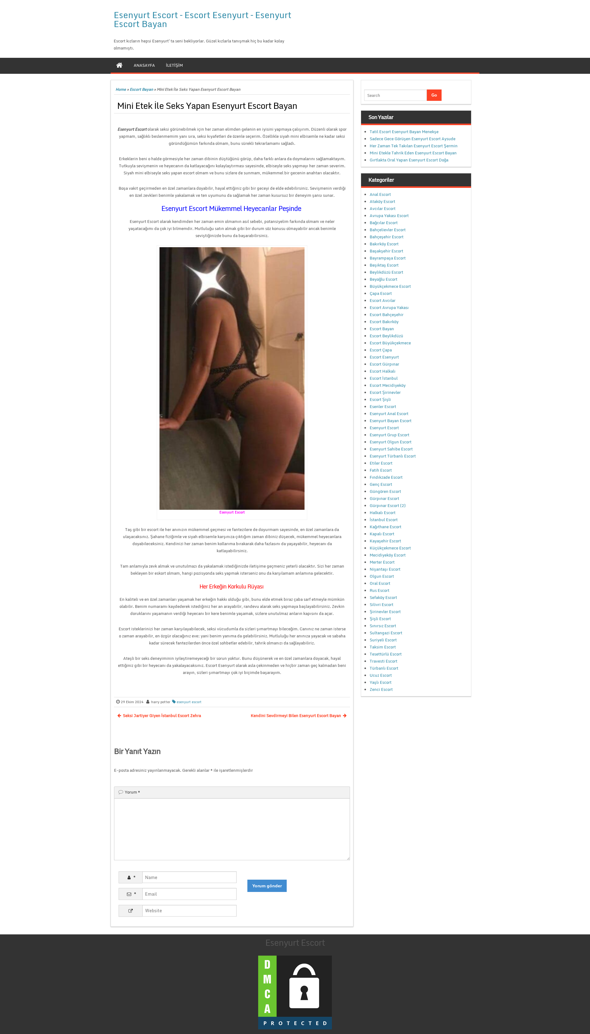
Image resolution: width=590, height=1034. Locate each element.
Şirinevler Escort (385, 611)
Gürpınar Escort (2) (388, 505)
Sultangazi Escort (386, 632)
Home (121, 89)
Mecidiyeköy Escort (388, 555)
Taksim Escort (383, 647)
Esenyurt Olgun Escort (390, 441)
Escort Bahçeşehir (386, 314)
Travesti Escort (383, 661)
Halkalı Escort (382, 512)
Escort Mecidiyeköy (388, 385)
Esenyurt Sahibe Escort (391, 449)
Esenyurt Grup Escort (389, 434)
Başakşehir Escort (386, 251)
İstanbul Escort (384, 519)
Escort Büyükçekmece (390, 342)
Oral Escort (380, 583)
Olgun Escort (382, 576)
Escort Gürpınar (384, 364)
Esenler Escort (383, 406)
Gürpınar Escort (384, 498)
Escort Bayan (141, 89)
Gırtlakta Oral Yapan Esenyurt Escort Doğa (409, 159)
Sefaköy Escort (383, 597)
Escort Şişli (380, 399)
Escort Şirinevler (385, 392)
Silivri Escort (381, 604)
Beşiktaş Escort (384, 265)
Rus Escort (379, 590)
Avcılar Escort (382, 208)
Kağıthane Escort (385, 526)
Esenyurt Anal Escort (389, 413)
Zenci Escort (381, 689)
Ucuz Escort (381, 675)
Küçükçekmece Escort (390, 548)
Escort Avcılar (382, 300)
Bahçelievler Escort (388, 229)
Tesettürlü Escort (386, 654)
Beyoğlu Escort (383, 279)
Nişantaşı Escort (385, 569)
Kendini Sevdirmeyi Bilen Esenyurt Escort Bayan (296, 715)
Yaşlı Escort (380, 682)
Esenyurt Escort (384, 427)
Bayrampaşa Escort (388, 258)
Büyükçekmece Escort (390, 286)
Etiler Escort (381, 463)
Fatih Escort (381, 470)
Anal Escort (380, 194)
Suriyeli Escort (383, 639)
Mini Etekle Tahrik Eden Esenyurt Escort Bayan (413, 152)
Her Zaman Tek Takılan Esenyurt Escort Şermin (414, 145)
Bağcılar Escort (384, 222)
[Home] (119, 65)
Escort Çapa (381, 350)
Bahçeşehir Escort (386, 236)
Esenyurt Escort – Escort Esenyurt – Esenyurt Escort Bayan (202, 19)
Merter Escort (382, 562)
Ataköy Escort (382, 201)
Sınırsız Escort (383, 625)
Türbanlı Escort (384, 668)
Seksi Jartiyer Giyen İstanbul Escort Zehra (162, 715)
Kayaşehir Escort (385, 540)
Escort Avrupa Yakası (389, 307)
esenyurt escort (189, 702)
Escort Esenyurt (384, 357)
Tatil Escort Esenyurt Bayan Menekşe (404, 131)
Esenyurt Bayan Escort (390, 420)
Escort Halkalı (382, 371)
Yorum (132, 792)
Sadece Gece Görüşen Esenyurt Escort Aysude (412, 138)
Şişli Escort (380, 618)
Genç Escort (381, 484)
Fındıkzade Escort (386, 477)
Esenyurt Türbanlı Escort (393, 456)
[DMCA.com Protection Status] (295, 991)
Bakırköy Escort (384, 243)
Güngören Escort (385, 491)
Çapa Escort (381, 293)
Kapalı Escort (382, 533)
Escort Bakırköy (384, 321)
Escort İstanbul (384, 378)
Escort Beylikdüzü (386, 335)
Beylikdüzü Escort (386, 272)
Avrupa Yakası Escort (389, 215)
